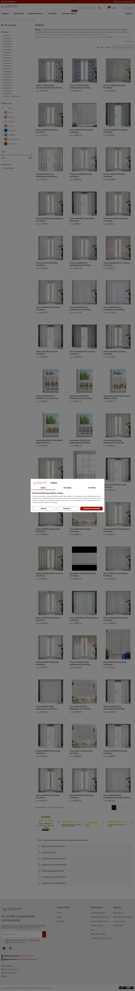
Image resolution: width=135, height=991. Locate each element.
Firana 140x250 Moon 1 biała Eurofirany (48, 308)
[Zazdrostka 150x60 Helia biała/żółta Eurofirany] (118, 377)
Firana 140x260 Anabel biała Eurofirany (115, 219)
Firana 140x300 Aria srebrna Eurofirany (115, 131)
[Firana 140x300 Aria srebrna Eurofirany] (118, 111)
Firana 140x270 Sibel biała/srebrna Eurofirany (114, 708)
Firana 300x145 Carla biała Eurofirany (114, 663)
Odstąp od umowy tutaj (101, 938)
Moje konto (118, 913)
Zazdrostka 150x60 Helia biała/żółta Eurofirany (116, 397)
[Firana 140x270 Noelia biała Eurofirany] (50, 599)
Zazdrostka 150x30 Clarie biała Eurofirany (83, 574)
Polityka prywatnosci (99, 917)
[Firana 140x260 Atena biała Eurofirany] (50, 466)
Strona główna (6, 19)
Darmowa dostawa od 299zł (124, 1)
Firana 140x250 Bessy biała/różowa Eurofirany (113, 441)
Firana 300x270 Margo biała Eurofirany (48, 530)
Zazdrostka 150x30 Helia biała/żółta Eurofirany (49, 441)
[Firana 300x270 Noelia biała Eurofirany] (118, 555)
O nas (59, 913)
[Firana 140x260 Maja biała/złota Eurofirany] (50, 200)
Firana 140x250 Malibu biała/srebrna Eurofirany (80, 86)
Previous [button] (58, 821)
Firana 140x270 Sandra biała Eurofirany (48, 752)
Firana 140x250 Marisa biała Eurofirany (115, 752)
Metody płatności (98, 913)
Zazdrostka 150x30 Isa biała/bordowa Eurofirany (81, 397)
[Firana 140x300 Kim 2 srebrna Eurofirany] (84, 333)
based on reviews (45, 824)
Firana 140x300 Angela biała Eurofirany (82, 219)
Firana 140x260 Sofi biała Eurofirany (114, 175)
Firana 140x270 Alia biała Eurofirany (46, 264)
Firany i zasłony (24, 19)
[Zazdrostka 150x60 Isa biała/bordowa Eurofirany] (50, 377)
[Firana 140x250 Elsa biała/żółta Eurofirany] (118, 510)
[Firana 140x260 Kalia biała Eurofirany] (50, 643)
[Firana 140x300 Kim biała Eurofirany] (50, 333)
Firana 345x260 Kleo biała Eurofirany (114, 86)
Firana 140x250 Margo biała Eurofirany (81, 796)
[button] (101, 908)
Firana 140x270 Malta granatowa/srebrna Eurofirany (49, 86)
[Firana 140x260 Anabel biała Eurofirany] (118, 200)
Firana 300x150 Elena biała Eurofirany (81, 131)
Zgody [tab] (43, 488)
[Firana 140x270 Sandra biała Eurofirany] (50, 732)
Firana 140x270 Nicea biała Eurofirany (115, 486)
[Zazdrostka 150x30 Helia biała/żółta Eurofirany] (50, 422)
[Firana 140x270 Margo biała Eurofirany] (50, 776)
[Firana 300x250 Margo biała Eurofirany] (118, 599)
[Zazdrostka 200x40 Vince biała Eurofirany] (84, 466)
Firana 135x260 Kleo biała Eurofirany (47, 131)
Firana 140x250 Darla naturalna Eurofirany (49, 574)
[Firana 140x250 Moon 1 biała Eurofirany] (50, 288)
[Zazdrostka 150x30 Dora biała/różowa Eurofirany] (84, 422)
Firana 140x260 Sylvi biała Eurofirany (81, 175)
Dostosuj (66, 508)
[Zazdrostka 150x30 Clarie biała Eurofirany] (84, 555)
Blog (59, 917)
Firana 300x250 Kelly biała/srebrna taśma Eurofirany (116, 796)
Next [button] (131, 821)
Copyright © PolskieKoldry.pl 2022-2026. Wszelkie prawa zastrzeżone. (26, 988)
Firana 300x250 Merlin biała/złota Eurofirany (84, 619)
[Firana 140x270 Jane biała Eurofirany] (118, 333)
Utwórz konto (119, 921)
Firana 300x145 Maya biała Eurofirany (81, 752)
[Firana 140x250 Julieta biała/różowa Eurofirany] (84, 643)
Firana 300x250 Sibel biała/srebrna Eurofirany (46, 708)
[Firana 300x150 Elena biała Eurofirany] (84, 111)
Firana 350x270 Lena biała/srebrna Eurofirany (80, 308)
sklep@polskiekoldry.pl (27, 959)
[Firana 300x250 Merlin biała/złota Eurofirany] (84, 599)
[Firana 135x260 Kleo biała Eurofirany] (50, 111)
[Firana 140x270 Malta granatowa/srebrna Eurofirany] (50, 67)
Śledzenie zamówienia (122, 917)
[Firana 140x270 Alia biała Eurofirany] (50, 244)
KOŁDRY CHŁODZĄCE (8, 1)
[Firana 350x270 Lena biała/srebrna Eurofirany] (84, 288)
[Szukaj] (99, 8)
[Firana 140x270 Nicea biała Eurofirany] (118, 466)
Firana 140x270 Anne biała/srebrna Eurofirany (46, 175)
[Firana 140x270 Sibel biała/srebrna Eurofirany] (118, 688)
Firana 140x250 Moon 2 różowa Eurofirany (116, 264)
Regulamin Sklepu (98, 934)
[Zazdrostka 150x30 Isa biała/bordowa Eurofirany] (84, 377)
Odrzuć (43, 508)
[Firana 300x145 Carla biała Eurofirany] (118, 643)
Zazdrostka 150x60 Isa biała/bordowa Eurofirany (47, 397)
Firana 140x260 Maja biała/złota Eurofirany (49, 219)
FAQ (92, 930)
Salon (15, 19)
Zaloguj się (117, 926)
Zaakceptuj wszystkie (91, 508)
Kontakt (60, 921)
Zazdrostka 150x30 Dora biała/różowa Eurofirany (80, 441)
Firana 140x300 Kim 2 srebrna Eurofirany (82, 353)
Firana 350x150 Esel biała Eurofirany (80, 530)
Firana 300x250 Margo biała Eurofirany (115, 619)
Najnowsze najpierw (122, 47)
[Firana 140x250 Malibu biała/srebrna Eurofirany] (84, 67)
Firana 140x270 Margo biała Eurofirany (48, 796)
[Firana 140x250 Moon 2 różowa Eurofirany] (118, 244)
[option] (71, 823)
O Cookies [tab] (92, 488)
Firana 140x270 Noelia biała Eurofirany (48, 619)
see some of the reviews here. (45, 825)
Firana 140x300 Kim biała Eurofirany (47, 353)
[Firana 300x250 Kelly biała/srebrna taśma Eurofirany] (118, 776)
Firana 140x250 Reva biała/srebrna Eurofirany (80, 264)
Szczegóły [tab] (67, 488)
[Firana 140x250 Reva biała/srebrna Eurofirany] (84, 244)
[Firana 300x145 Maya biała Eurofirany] (84, 732)
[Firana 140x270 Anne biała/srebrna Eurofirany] (50, 155)
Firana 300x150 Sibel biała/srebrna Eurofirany (80, 708)
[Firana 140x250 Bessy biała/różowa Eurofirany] (118, 422)
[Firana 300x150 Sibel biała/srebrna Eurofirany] (84, 688)
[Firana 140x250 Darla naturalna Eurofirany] (50, 555)
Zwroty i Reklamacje (99, 921)
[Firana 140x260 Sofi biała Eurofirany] (118, 155)
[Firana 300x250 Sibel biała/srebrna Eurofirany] (50, 688)
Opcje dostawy (97, 926)
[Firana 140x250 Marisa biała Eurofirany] (118, 732)
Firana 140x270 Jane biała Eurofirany (114, 353)
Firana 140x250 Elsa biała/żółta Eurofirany (116, 530)
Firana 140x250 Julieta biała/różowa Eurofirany (80, 663)
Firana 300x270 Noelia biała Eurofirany (115, 574)
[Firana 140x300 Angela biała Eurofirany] (84, 200)
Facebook (4, 948)
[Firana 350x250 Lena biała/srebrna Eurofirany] (118, 288)
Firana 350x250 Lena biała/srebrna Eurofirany (114, 308)
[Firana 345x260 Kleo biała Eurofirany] (118, 67)
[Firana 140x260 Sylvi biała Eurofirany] (84, 155)
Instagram (10, 948)
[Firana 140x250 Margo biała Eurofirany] (84, 776)
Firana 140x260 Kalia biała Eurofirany (47, 663)
